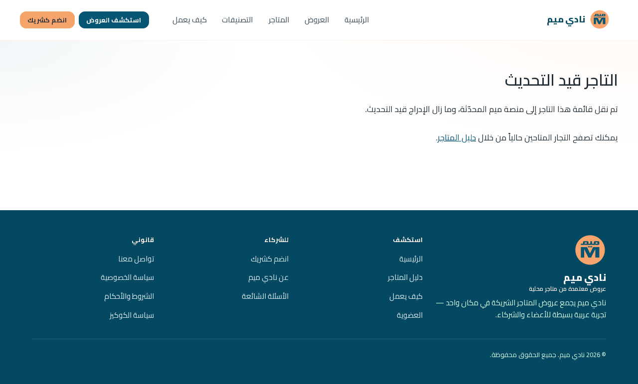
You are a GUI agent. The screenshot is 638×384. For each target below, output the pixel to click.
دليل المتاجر (457, 137)
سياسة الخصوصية (127, 277)
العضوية (410, 315)
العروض (317, 19)
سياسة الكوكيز (132, 315)
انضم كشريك (47, 20)
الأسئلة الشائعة (265, 296)
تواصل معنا (136, 259)
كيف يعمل (189, 19)
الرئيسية (356, 19)
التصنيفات (237, 19)
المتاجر (279, 19)
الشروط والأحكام (129, 296)
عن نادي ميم (268, 277)
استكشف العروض (113, 20)
